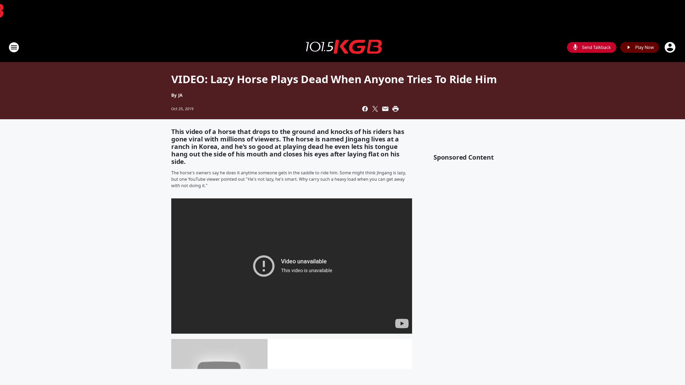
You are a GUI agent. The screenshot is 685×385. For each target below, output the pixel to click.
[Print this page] (395, 109)
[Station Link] (342, 47)
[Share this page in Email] (385, 109)
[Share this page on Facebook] (365, 109)
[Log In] (670, 47)
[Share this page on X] (375, 109)
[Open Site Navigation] (14, 47)
